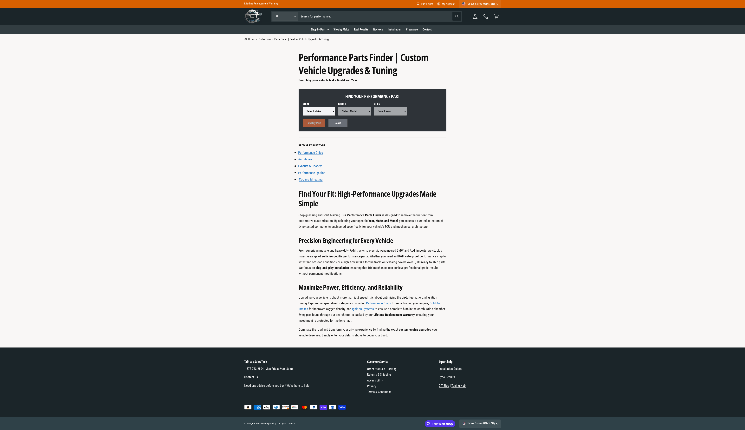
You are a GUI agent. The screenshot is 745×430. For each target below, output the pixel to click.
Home (251, 39)
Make (306, 104)
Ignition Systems (363, 309)
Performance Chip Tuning (264, 423)
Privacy (371, 386)
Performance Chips (378, 303)
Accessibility (375, 380)
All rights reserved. (287, 423)
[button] (496, 16)
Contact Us (251, 377)
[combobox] (381, 16)
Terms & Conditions (379, 392)
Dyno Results (447, 377)
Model (342, 104)
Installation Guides (450, 369)
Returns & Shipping (379, 374)
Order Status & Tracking (382, 369)
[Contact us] (486, 16)
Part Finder (427, 3)
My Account (448, 3)
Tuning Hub (458, 385)
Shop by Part (318, 29)
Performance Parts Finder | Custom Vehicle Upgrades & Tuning (293, 39)
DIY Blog (444, 385)
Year (377, 104)
